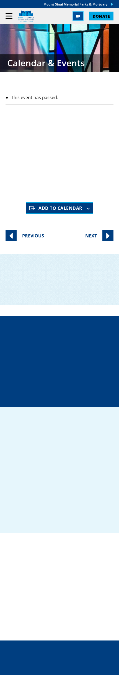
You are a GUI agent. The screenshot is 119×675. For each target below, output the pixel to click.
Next (91, 236)
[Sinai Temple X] (42, 519)
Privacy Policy (59, 655)
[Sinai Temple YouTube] (71, 519)
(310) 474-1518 (62, 357)
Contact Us (64, 377)
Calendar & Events (31, 615)
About (14, 606)
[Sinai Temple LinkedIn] (28, 519)
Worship (17, 597)
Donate (101, 16)
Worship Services (50, 161)
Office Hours (63, 396)
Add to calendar (60, 208)
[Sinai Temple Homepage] (26, 16)
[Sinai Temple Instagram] (57, 519)
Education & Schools (34, 588)
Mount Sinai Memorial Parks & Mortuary (75, 4)
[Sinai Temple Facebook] (13, 519)
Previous (33, 236)
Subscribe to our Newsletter (61, 290)
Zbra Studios (72, 666)
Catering (18, 571)
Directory (62, 338)
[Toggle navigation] (9, 16)
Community (21, 580)
